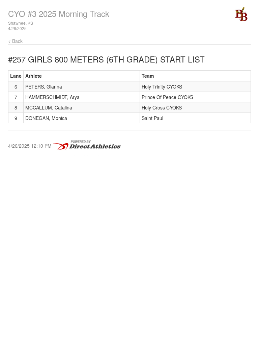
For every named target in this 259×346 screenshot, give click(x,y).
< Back (15, 41)
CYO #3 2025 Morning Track (58, 13)
